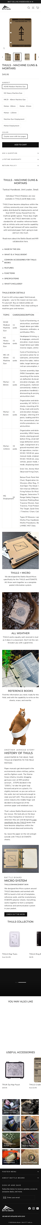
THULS (18, 199)
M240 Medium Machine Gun (15, 86)
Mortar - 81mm (25, 106)
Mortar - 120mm (10, 113)
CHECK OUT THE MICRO (15, 914)
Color (5, 132)
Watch (32, 993)
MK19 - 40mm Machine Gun (15, 99)
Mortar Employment (11, 126)
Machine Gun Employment (14, 119)
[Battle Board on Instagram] (33, 1208)
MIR (20, 780)
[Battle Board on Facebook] (29, 1208)
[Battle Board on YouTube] (37, 1208)
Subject (6, 82)
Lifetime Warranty (11, 159)
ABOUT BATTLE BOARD (13, 1178)
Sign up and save (11, 1185)
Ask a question (9, 153)
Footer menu (9, 1171)
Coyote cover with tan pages (15, 136)
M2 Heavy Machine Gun (13, 93)
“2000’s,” (8, 785)
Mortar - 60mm (10, 106)
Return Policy (9, 165)
